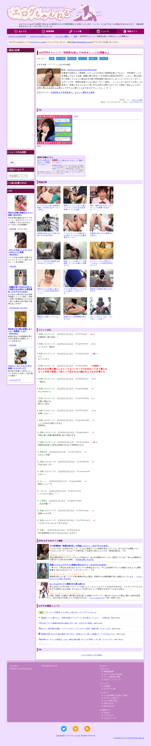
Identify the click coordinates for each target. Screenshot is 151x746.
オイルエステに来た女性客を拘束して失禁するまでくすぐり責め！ (48, 208)
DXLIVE (13, 229)
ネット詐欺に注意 (110, 701)
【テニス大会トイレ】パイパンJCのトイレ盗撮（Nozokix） (20, 252)
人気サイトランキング (112, 679)
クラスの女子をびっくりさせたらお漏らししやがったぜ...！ (75, 291)
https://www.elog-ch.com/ (82, 42)
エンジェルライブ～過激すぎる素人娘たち (67, 584)
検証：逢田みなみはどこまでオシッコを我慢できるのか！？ (101, 208)
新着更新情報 (109, 671)
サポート (105, 693)
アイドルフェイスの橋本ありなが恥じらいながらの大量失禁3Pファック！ (75, 235)
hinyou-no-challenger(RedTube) (82, 70)
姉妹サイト (132, 31)
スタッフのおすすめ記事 (113, 674)
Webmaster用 (109, 706)
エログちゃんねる (39, 42)
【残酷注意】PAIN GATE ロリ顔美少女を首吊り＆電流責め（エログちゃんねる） (20, 289)
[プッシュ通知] (75, 733)
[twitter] (63, 733)
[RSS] (87, 733)
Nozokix (13, 266)
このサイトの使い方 (111, 698)
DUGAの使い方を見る (85, 560)
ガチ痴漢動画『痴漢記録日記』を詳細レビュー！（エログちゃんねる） (79, 546)
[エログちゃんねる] (54, 13)
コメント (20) (137, 100)
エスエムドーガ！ (110, 718)
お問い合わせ (109, 703)
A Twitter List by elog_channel (21, 669)
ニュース (105, 31)
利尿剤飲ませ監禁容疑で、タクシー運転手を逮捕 (72, 92)
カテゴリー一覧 (109, 689)
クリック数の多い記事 (112, 677)
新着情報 (50, 31)
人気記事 (107, 686)
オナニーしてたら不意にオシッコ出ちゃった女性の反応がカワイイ (101, 263)
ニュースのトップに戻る (91, 655)
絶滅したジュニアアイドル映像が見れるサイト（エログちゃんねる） (78, 565)
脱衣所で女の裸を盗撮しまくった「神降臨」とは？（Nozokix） (20, 331)
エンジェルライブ (97, 598)
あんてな (23, 31)
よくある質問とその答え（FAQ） (116, 695)
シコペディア (15, 380)
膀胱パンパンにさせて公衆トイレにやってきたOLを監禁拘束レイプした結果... (75, 208)
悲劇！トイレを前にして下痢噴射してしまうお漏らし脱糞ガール (75, 263)
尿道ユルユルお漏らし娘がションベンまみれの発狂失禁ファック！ (48, 291)
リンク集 (77, 31)
